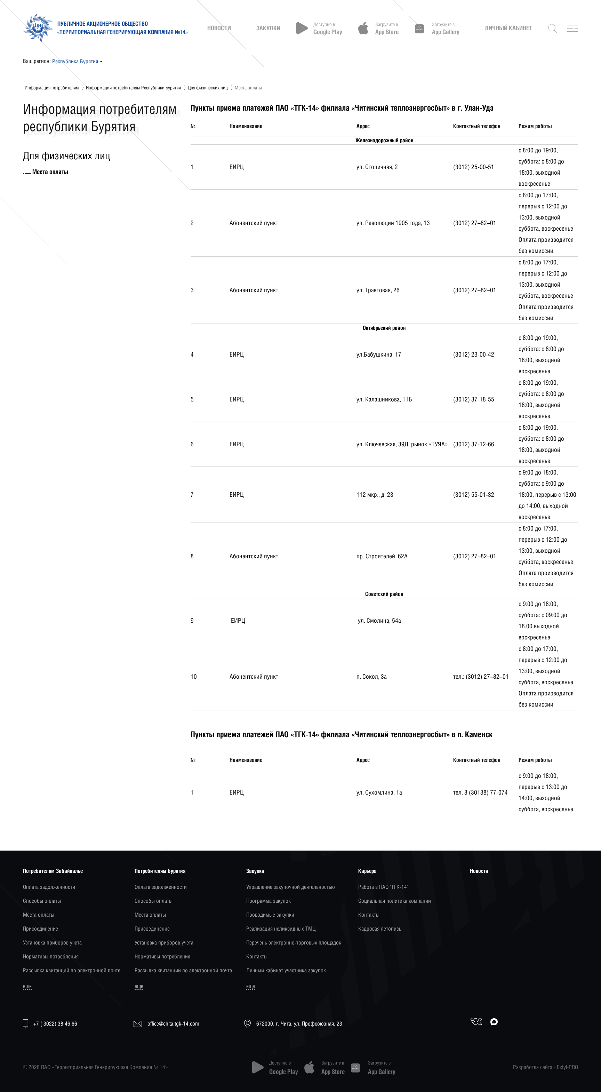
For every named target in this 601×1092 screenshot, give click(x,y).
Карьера (367, 871)
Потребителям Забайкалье (53, 871)
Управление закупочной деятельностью (290, 887)
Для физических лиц (208, 87)
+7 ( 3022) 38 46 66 (55, 1023)
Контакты (256, 956)
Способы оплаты (42, 901)
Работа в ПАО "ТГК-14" (383, 887)
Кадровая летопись (379, 928)
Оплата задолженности (49, 887)
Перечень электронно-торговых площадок (293, 942)
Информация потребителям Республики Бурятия (133, 87)
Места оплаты (38, 914)
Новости (219, 28)
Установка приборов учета (52, 942)
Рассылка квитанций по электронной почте (71, 970)
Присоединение (40, 928)
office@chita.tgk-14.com (173, 1023)
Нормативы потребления (51, 956)
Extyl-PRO (567, 1067)
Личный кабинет (508, 28)
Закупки (268, 28)
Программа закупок (268, 901)
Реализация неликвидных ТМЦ (280, 928)
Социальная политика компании (394, 901)
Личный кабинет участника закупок (286, 970)
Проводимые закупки (270, 914)
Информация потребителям (52, 87)
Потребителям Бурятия (160, 871)
